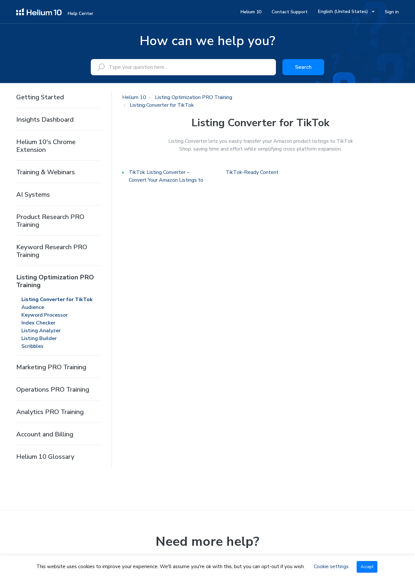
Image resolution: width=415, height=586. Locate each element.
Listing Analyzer (41, 330)
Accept (367, 567)
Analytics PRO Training (50, 412)
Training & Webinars (45, 172)
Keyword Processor (44, 315)
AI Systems (33, 194)
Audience (32, 307)
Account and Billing (44, 434)
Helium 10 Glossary (45, 456)
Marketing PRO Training (51, 367)
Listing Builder (39, 338)
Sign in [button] (392, 12)
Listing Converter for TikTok (57, 299)
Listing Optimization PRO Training (55, 281)
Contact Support (290, 12)
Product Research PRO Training (50, 221)
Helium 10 (251, 12)
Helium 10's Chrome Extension (46, 146)
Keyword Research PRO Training (51, 251)
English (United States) (343, 11)
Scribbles (32, 346)
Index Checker (38, 322)
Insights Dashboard (45, 119)
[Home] (39, 11)
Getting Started (40, 97)
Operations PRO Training (52, 389)
